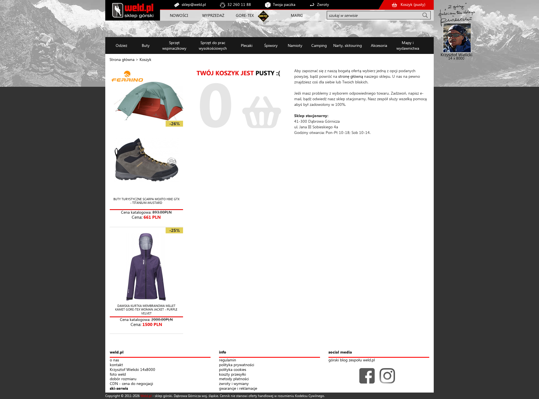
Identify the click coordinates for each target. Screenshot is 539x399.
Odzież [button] (121, 45)
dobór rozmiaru (123, 379)
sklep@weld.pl (194, 4)
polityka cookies (232, 369)
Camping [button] (319, 45)
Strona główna (121, 59)
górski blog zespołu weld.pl (351, 360)
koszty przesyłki (232, 374)
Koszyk (145, 59)
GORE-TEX (245, 15)
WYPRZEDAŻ (213, 15)
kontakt (116, 364)
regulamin (227, 360)
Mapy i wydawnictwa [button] (407, 45)
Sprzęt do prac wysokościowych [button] (213, 45)
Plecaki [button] (246, 45)
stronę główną (350, 76)
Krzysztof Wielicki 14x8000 (132, 369)
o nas (114, 360)
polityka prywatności (236, 364)
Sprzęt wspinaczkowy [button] (174, 45)
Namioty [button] (295, 45)
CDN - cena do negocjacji (131, 383)
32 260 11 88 (239, 4)
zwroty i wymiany (234, 383)
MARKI (297, 15)
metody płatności (234, 379)
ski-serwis (119, 388)
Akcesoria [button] (379, 45)
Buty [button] (146, 45)
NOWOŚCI (179, 15)
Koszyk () (413, 4)
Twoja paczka (284, 4)
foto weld (118, 374)
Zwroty (323, 4)
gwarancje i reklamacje (238, 388)
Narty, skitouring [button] (347, 45)
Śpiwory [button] (271, 45)
